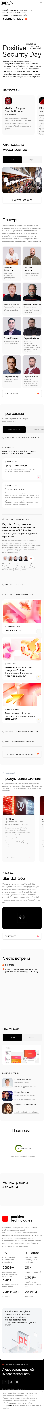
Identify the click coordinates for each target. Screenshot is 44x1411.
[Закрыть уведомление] (42, 1392)
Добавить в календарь (15, 25)
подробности (8, 1405)
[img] (26, 19)
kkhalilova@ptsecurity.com (25, 1087)
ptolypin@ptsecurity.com (24, 1099)
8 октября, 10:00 (12, 18)
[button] (41, 3)
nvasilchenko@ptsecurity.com (26, 1112)
